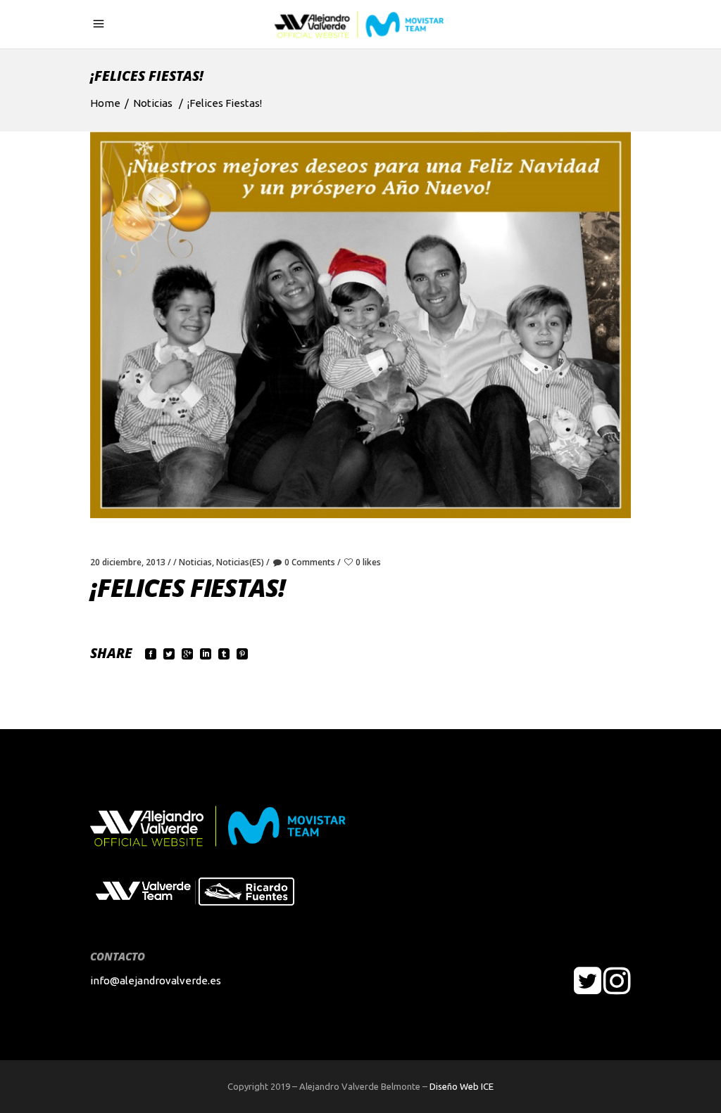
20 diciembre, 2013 (127, 562)
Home (105, 103)
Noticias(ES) (240, 562)
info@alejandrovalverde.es (155, 980)
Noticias (153, 103)
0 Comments (309, 562)
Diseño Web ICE (462, 1086)
